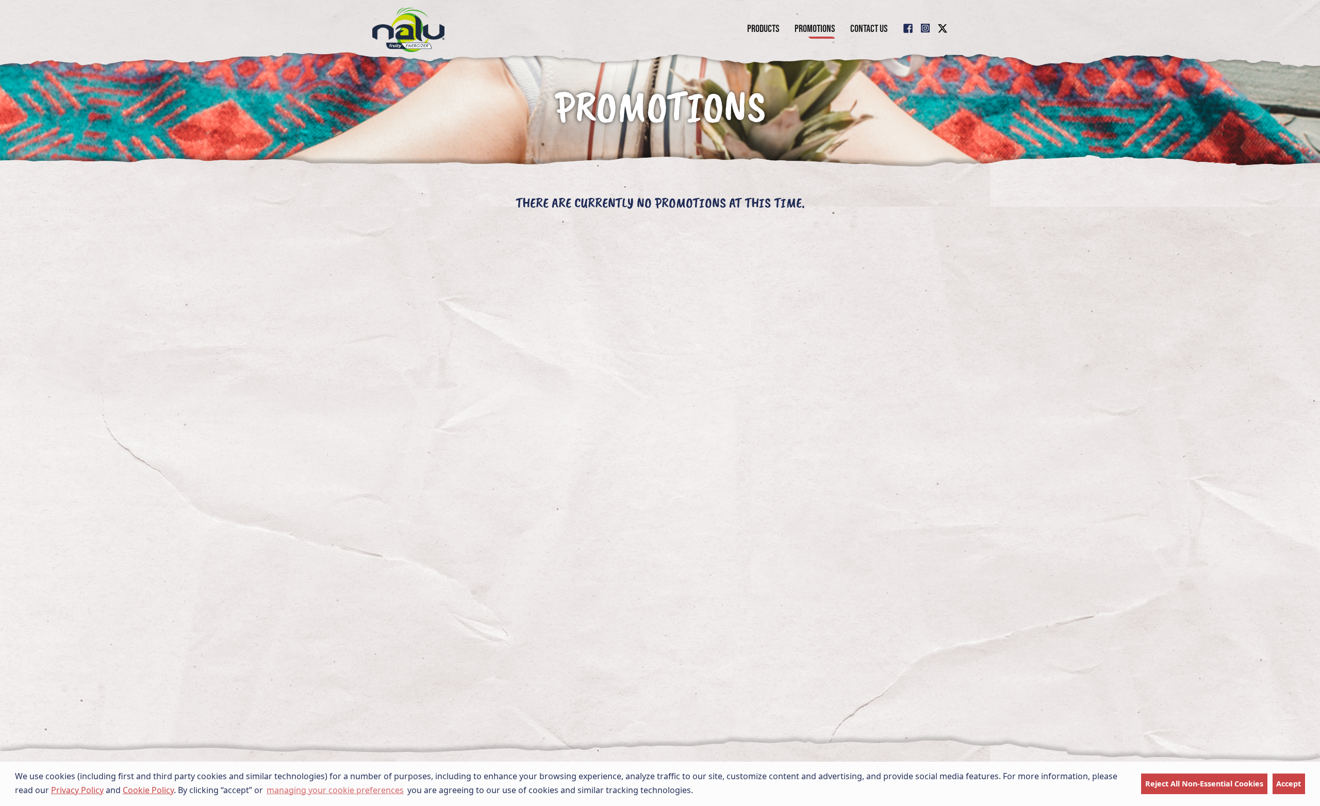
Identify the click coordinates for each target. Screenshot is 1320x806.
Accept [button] (1288, 783)
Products (763, 28)
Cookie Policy (148, 790)
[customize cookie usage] (703, 793)
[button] (696, 791)
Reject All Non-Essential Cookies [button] (1204, 783)
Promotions (815, 28)
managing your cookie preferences (335, 790)
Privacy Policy (77, 790)
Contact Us (868, 28)
